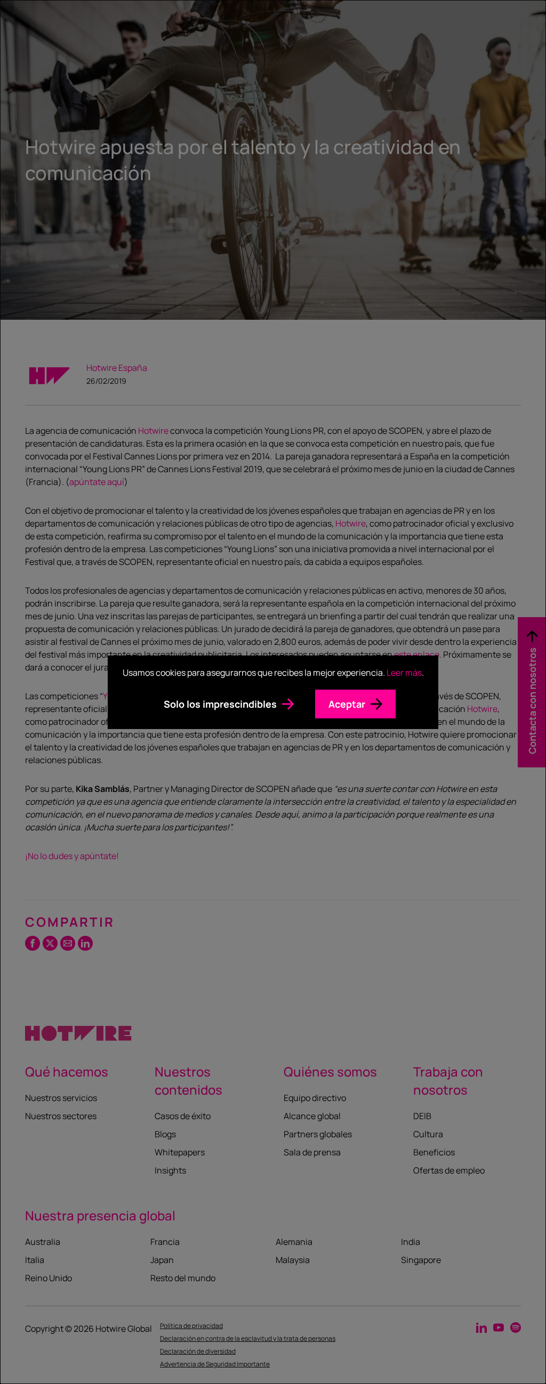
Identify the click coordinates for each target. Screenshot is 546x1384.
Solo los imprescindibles (220, 704)
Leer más (404, 672)
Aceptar (346, 704)
